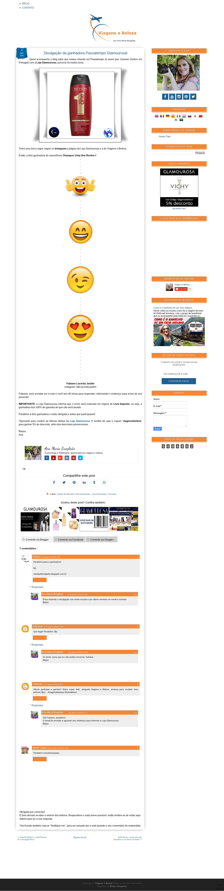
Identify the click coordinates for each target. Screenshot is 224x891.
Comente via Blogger (37, 539)
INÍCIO (25, 3)
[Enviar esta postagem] (23, 468)
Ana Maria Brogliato (59, 448)
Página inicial (79, 837)
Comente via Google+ (102, 539)
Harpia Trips (165, 136)
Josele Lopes (39, 747)
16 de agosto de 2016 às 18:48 (77, 652)
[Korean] (176, 120)
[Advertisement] (176, 250)
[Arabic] (182, 120)
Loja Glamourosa (80, 421)
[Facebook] (165, 97)
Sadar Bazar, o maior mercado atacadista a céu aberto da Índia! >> (127, 838)
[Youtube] (172, 97)
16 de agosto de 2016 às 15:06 (77, 594)
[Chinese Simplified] (201, 116)
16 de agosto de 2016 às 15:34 (53, 627)
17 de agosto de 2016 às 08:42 (53, 684)
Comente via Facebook (70, 539)
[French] (162, 116)
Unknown (37, 626)
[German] (168, 116)
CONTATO (28, 7)
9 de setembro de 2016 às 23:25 (58, 748)
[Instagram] (179, 97)
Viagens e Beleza (104, 883)
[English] (157, 116)
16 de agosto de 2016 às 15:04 (50, 557)
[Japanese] (195, 116)
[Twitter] (193, 97)
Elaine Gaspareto (118, 886)
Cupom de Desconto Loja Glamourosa (73, 494)
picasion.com (179, 208)
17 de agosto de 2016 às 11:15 (77, 713)
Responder (40, 580)
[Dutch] (184, 116)
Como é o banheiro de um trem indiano (172, 307)
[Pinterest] (186, 97)
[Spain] (173, 116)
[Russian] (190, 116)
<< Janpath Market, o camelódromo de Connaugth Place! (32, 838)
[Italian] (179, 116)
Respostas (37, 587)
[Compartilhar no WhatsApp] (104, 482)
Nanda (36, 556)
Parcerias (112, 494)
